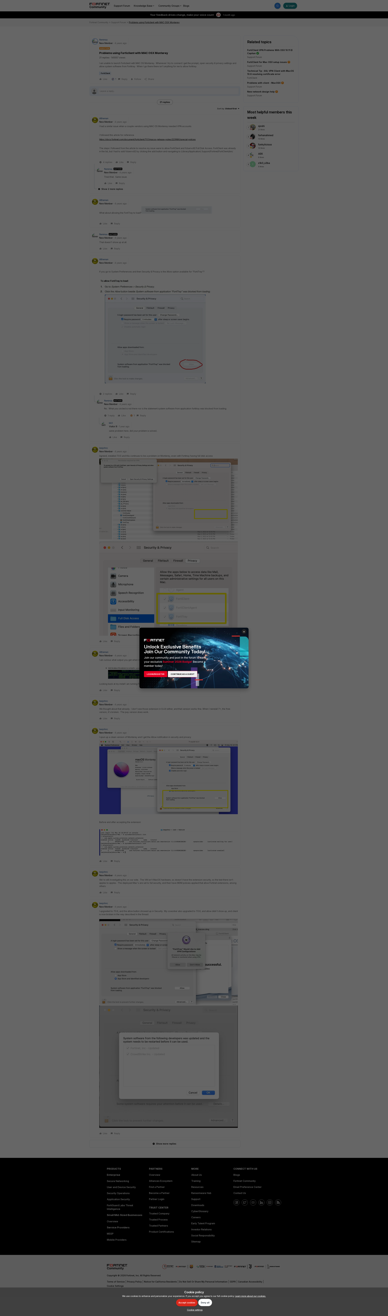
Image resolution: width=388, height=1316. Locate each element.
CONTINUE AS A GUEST (182, 674)
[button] (194, 1310)
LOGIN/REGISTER (155, 674)
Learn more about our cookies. (250, 1296)
